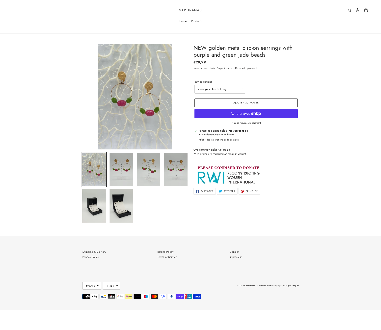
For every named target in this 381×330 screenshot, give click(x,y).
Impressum (236, 257)
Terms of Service (167, 257)
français (90, 286)
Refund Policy (165, 252)
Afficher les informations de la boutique (219, 140)
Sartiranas (190, 10)
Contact (234, 252)
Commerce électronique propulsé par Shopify (277, 285)
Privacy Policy (90, 257)
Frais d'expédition (219, 68)
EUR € (110, 286)
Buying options (203, 82)
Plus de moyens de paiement (246, 123)
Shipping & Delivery (94, 252)
